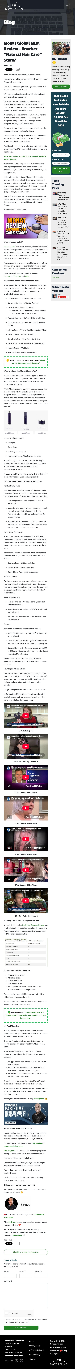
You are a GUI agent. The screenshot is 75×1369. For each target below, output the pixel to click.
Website (38, 1271)
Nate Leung (55, 277)
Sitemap (32, 1359)
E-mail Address (59, 159)
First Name (57, 151)
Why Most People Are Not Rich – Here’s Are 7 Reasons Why (63, 222)
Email (22, 1271)
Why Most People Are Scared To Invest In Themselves (62, 209)
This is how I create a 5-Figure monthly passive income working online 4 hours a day (26, 1015)
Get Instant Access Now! (61, 170)
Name (7, 1271)
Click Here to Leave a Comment (25, 1252)
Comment (8, 1281)
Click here (12, 1222)
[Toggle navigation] (67, 6)
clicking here (17, 1235)
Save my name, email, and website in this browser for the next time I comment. (26, 1321)
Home (31, 1341)
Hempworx (8, 276)
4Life (27, 276)
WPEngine (54, 1354)
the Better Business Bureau (33, 925)
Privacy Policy (34, 1346)
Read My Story (61, 87)
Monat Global (9, 247)
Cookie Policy (34, 1355)
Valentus (17, 276)
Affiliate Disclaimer (37, 1350)
